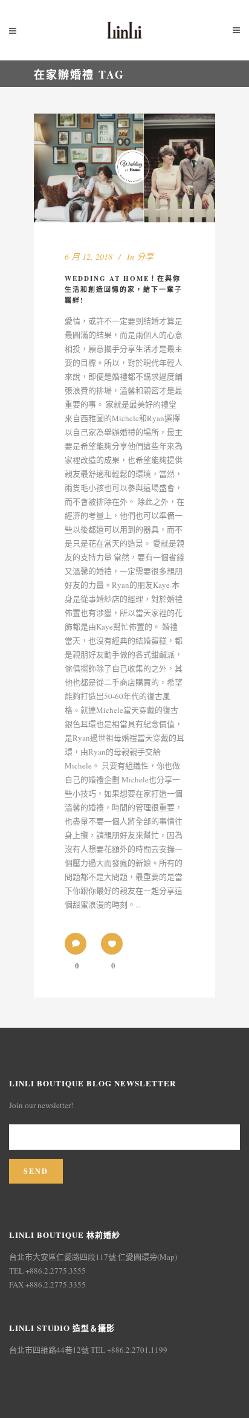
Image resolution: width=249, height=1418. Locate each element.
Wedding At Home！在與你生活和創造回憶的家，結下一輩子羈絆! (124, 290)
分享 (145, 256)
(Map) (167, 1256)
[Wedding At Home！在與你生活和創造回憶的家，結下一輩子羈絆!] (124, 168)
